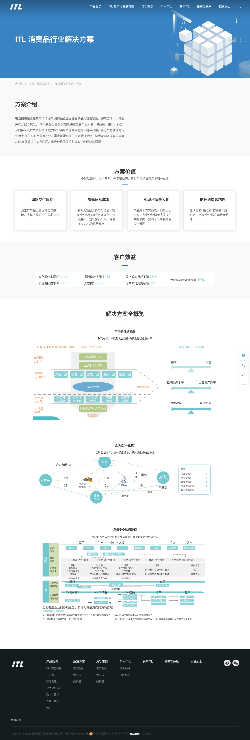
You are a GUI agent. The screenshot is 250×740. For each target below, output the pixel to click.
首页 (21, 83)
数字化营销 (52, 694)
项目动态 (125, 674)
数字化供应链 (54, 688)
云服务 (50, 674)
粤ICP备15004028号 (76, 733)
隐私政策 (147, 733)
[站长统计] (134, 734)
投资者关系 (204, 6)
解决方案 (79, 661)
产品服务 (95, 6)
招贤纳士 (225, 6)
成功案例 (147, 6)
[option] (41, 210)
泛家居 (77, 674)
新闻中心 (166, 6)
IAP (48, 707)
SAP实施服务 (53, 668)
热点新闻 (125, 668)
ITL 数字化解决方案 (121, 6)
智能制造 (51, 681)
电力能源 (78, 668)
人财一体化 (52, 701)
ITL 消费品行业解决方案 (67, 83)
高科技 (77, 681)
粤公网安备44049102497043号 (111, 733)
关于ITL (185, 6)
